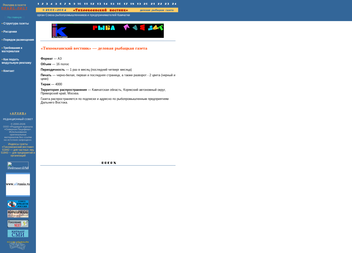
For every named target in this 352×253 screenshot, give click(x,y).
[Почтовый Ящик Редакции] (18, 250)
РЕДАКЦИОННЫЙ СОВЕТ (18, 119)
